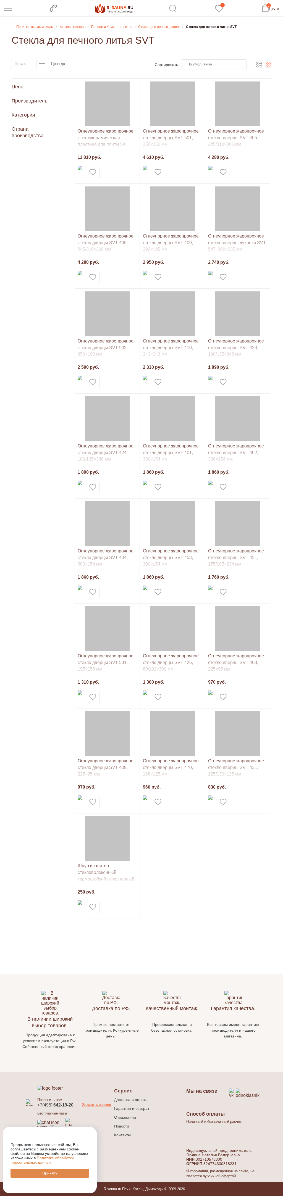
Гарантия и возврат (131, 1108)
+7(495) (55, 1105)
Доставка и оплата (131, 1099)
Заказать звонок (96, 1104)
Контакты (122, 1135)
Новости (121, 1126)
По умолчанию (199, 64)
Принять (49, 1173)
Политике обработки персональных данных (42, 1160)
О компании (125, 1117)
